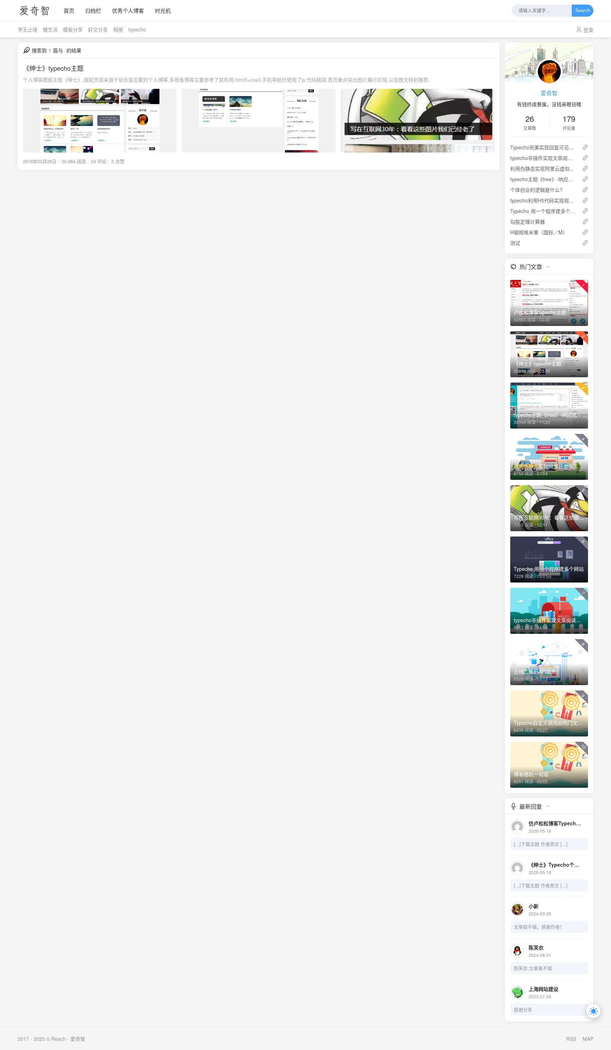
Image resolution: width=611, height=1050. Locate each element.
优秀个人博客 (128, 10)
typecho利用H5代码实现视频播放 (543, 200)
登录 (588, 29)
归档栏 (93, 10)
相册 (118, 29)
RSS (571, 1038)
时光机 (163, 10)
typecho (137, 29)
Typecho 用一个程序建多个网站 (543, 210)
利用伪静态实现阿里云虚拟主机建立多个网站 (543, 168)
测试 (515, 242)
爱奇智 (549, 93)
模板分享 (73, 29)
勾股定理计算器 (527, 221)
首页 (69, 10)
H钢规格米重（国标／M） (539, 232)
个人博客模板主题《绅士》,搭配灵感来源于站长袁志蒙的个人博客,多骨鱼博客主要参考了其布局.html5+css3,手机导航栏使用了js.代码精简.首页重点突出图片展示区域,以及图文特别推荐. (226, 79)
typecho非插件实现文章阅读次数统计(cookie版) (543, 157)
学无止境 (27, 29)
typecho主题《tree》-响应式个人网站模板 (543, 179)
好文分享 (98, 29)
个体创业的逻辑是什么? (536, 189)
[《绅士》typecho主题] (259, 121)
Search (582, 10)
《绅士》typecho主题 (53, 68)
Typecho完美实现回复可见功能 (543, 147)
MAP (588, 1038)
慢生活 (50, 29)
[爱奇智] (37, 10)
